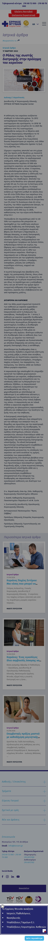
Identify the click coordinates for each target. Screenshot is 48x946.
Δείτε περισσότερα (34, 938)
